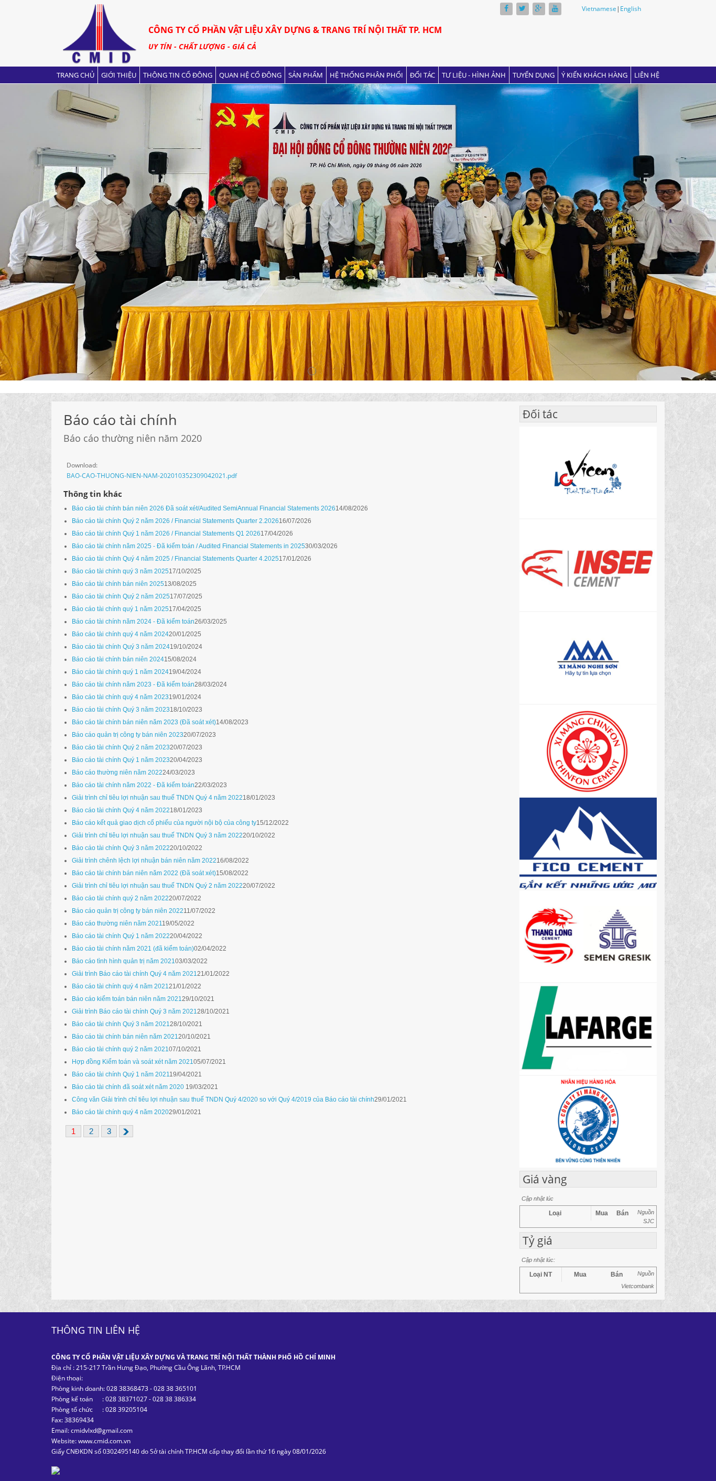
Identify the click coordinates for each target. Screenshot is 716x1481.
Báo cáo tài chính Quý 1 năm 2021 (120, 1074)
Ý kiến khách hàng (594, 75)
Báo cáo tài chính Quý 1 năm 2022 (121, 936)
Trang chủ (75, 75)
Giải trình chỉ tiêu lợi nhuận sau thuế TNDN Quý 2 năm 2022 (157, 885)
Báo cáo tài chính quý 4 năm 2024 (120, 634)
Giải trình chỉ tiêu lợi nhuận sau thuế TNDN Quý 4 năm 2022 (157, 797)
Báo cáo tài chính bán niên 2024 (118, 659)
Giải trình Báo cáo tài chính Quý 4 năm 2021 (134, 973)
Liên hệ (646, 75)
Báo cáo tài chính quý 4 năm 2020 (120, 1112)
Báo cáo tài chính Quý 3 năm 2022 (121, 848)
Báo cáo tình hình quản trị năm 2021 (123, 961)
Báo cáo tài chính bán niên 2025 (118, 583)
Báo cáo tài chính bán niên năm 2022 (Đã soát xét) (144, 873)
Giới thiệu (118, 75)
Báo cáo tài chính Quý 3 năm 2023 (121, 709)
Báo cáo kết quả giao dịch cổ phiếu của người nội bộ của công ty (164, 822)
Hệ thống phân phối (366, 75)
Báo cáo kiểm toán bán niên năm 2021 (127, 999)
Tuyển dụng (534, 75)
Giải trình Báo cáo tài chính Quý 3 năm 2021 (134, 1011)
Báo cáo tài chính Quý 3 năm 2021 (121, 1024)
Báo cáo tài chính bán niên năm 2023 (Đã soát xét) (144, 722)
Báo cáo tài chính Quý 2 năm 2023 (121, 747)
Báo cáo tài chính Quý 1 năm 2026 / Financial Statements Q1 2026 (166, 533)
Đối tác (422, 75)
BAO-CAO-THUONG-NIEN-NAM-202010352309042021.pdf (152, 475)
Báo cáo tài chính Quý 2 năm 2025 (121, 596)
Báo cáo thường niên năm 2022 (117, 772)
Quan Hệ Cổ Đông (250, 75)
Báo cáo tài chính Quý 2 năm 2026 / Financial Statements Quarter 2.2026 (175, 521)
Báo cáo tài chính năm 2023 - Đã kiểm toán (133, 684)
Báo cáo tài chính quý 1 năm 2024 (120, 672)
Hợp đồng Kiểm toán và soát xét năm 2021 (132, 1061)
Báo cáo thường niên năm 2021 (117, 923)
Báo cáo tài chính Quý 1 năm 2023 (121, 760)
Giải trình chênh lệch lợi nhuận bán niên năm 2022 (144, 860)
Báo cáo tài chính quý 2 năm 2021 (120, 1049)
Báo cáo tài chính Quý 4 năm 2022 (121, 810)
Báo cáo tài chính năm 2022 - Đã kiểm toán (133, 785)
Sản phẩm (305, 75)
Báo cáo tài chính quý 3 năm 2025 (120, 571)
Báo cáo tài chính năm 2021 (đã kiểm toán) (133, 948)
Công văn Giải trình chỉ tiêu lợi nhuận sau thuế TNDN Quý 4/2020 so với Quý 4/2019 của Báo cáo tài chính (223, 1099)
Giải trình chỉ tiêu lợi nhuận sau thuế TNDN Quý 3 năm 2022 (157, 835)
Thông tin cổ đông (177, 75)
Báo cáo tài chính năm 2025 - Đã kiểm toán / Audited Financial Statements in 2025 (188, 546)
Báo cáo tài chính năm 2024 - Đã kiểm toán (133, 621)
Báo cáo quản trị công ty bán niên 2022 (127, 910)
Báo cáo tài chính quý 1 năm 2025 (120, 609)
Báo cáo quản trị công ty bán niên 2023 (127, 734)
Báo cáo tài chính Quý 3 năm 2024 (121, 646)
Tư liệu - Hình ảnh (474, 75)
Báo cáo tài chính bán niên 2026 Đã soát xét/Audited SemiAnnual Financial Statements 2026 (203, 508)
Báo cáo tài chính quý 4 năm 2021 (120, 986)
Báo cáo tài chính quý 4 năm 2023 (120, 697)
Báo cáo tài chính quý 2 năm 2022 (120, 898)
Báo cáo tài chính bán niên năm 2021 (125, 1036)
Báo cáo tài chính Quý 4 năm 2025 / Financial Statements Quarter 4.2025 (175, 558)
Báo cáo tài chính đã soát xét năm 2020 (129, 1087)
